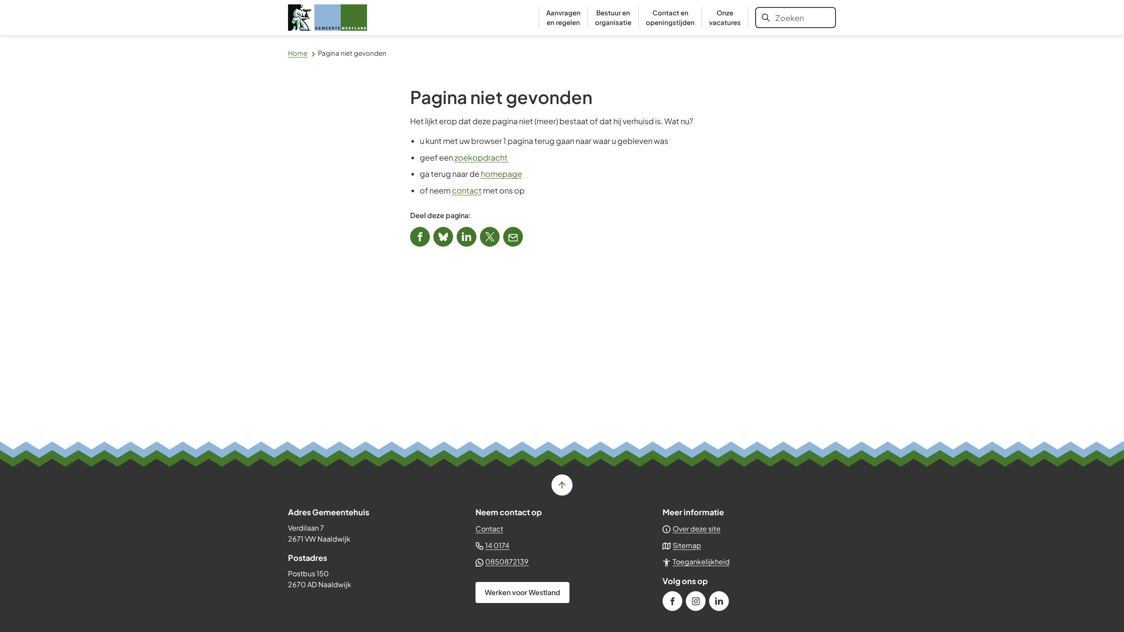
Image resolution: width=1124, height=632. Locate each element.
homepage (501, 174)
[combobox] (795, 17)
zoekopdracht (481, 157)
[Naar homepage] (327, 17)
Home (297, 53)
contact (467, 190)
